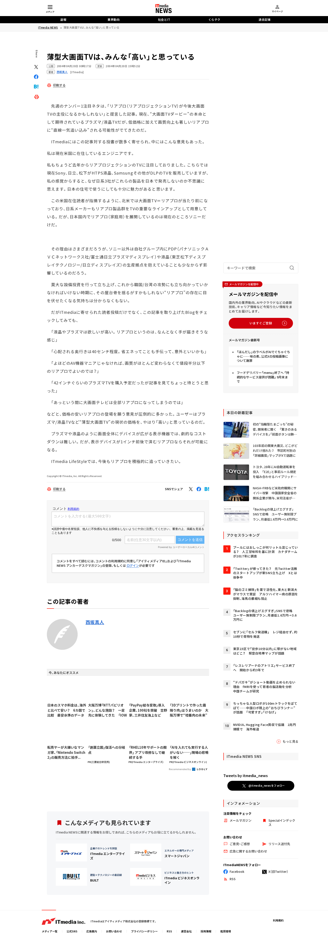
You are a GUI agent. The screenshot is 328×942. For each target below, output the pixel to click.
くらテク (214, 19)
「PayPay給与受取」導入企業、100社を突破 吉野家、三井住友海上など (148, 710)
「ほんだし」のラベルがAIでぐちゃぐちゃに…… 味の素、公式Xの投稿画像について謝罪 (263, 356)
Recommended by (180, 769)
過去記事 (265, 19)
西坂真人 (95, 622)
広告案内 (91, 931)
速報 (63, 19)
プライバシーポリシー (144, 931)
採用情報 (206, 931)
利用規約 (278, 920)
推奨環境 (225, 931)
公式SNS (71, 931)
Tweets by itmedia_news (245, 775)
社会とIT (164, 19)
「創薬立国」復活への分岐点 (106, 750)
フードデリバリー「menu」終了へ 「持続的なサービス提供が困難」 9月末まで (263, 376)
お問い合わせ (114, 931)
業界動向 (114, 19)
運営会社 (186, 931)
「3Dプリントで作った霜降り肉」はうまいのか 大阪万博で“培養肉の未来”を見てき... (189, 710)
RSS (169, 931)
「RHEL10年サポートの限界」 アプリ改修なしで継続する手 (148, 752)
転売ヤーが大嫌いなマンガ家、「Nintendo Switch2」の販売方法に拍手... (66, 752)
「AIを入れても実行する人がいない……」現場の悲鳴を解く (189, 752)
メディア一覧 (50, 931)
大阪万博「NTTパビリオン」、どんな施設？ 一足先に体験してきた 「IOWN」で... (107, 710)
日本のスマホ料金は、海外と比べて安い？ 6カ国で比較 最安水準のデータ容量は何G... (66, 710)
